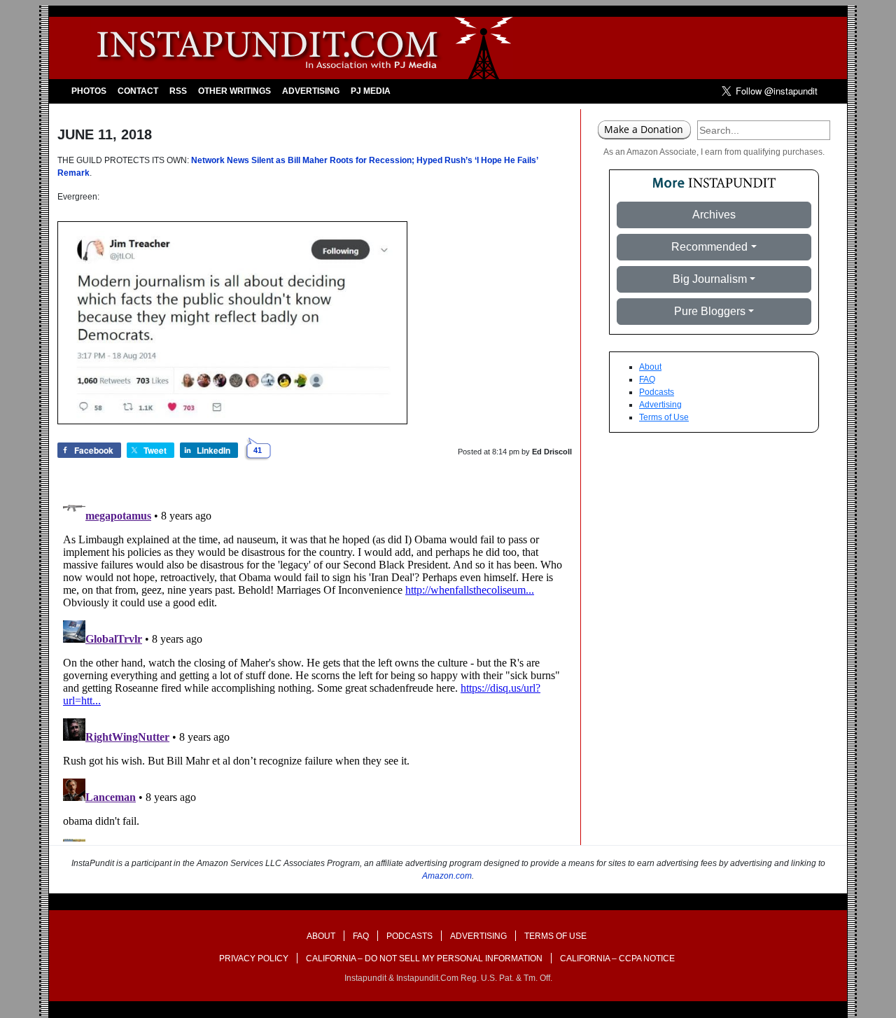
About (650, 367)
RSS (178, 91)
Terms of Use (664, 417)
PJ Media (371, 91)
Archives (714, 215)
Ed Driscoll (552, 451)
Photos (88, 91)
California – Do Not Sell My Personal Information (424, 958)
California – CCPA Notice (617, 958)
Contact (138, 91)
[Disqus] (314, 666)
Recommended (709, 247)
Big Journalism (710, 279)
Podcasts (656, 392)
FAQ (647, 379)
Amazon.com (447, 876)
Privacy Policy (253, 958)
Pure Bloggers (710, 311)
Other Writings (234, 91)
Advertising (311, 91)
